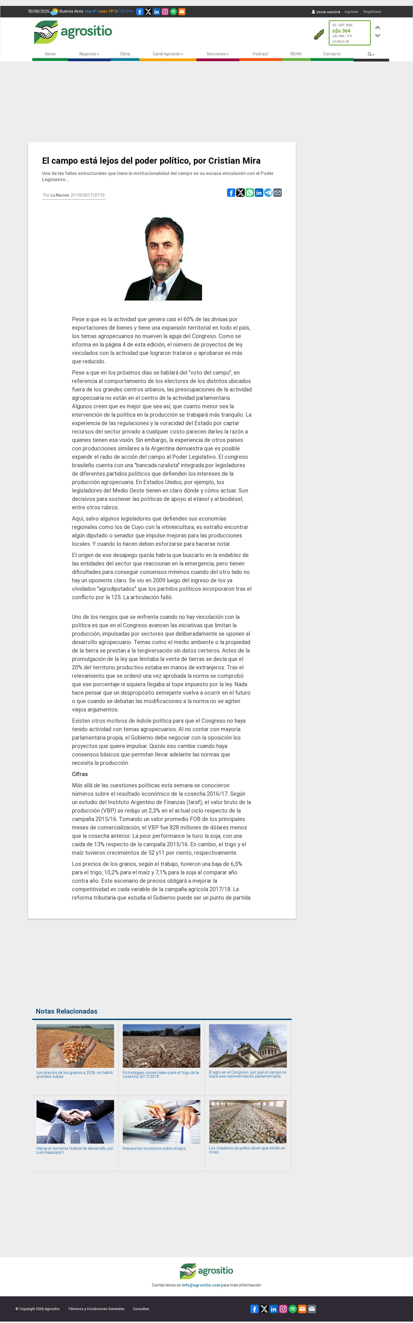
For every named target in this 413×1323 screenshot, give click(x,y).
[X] (148, 11)
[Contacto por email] (312, 1308)
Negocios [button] (88, 54)
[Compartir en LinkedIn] (259, 192)
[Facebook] (139, 11)
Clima (125, 54)
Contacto (332, 54)
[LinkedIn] (156, 11)
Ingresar (351, 12)
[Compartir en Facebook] (231, 192)
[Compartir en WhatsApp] (250, 192)
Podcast (260, 54)
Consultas (141, 1309)
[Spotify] (173, 11)
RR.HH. (296, 54)
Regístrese (372, 12)
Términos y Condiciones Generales (96, 1309)
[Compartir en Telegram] (268, 192)
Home (50, 54)
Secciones (216, 54)
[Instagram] (165, 11)
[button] (378, 26)
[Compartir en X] (240, 192)
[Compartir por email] (277, 192)
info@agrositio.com (201, 1285)
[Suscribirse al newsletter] (181, 11)
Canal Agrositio (166, 54)
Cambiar (125, 11)
